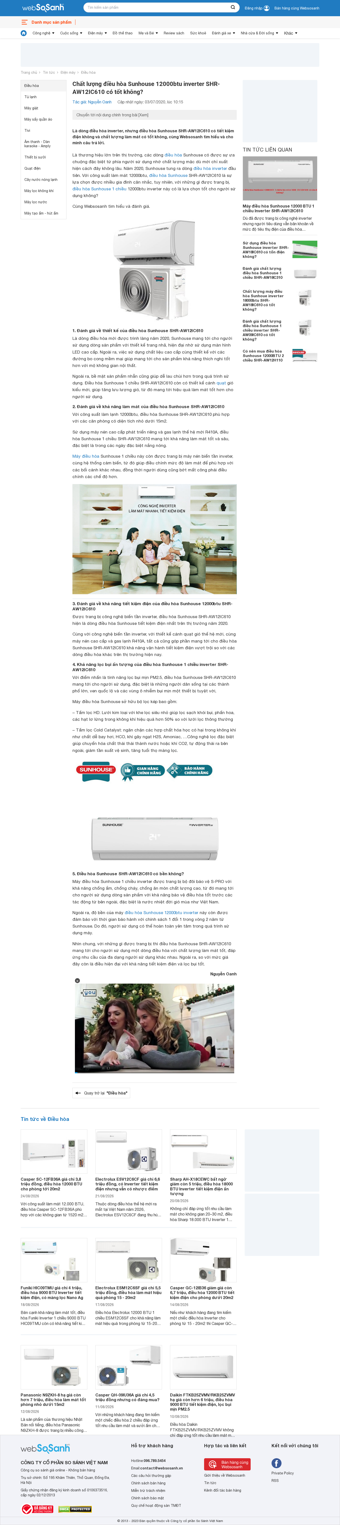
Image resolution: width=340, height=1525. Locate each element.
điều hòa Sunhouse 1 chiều (99, 188)
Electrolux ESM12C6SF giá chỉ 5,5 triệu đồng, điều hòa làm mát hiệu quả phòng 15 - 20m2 (128, 1292)
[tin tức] (24, 33)
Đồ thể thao (123, 33)
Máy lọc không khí (39, 191)
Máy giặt (31, 108)
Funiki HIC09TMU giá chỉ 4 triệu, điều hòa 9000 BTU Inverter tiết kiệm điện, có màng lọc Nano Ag (52, 1292)
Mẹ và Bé (146, 33)
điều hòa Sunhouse (168, 175)
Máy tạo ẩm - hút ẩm (41, 213)
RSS (275, 1481)
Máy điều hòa (85, 456)
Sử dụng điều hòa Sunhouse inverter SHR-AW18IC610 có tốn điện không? (266, 250)
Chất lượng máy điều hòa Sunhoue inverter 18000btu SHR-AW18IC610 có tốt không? (263, 300)
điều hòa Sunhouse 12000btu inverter (161, 912)
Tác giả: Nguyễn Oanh (92, 102)
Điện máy (95, 33)
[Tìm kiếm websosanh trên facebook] (277, 1463)
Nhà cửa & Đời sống (257, 33)
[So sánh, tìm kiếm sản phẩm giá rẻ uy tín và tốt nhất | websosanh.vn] (43, 8)
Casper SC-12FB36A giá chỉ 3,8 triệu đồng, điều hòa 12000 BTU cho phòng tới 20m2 (51, 1184)
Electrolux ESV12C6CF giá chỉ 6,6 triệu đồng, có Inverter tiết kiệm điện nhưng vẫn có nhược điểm (127, 1184)
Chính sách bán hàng (148, 1483)
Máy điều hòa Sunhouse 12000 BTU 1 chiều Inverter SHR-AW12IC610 (278, 208)
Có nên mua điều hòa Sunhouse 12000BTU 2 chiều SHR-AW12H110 (263, 355)
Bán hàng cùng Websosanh (297, 8)
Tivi (27, 131)
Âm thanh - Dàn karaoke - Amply (37, 144)
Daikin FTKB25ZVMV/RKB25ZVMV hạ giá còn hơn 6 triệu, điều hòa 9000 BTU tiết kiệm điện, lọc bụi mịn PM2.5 (202, 1402)
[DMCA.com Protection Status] (75, 1509)
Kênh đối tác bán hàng (222, 1490)
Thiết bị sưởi (35, 157)
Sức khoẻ (198, 33)
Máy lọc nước (35, 202)
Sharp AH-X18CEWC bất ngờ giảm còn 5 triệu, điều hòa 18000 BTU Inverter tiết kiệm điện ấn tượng (201, 1186)
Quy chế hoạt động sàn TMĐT (156, 1506)
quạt (221, 382)
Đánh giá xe (221, 33)
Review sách (174, 33)
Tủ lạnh (30, 97)
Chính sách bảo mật (147, 1498)
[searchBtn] (233, 7)
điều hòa (173, 154)
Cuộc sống (69, 33)
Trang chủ (29, 72)
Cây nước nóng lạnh (40, 180)
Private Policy (283, 1473)
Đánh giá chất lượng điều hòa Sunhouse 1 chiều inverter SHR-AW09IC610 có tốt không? (262, 330)
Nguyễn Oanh (223, 973)
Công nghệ (41, 33)
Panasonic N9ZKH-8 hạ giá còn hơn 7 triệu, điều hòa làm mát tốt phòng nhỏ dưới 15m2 (53, 1399)
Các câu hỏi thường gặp (151, 1476)
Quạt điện (32, 168)
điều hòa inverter (210, 168)
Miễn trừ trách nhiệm (148, 1491)
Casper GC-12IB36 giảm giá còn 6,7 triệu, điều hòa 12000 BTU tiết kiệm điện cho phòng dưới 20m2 (202, 1292)
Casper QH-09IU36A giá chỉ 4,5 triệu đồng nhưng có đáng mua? (127, 1397)
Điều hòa (88, 72)
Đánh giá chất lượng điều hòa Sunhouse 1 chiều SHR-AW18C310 (262, 273)
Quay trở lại (105, 1092)
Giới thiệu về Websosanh (224, 1475)
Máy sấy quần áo (38, 119)
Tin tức (49, 72)
